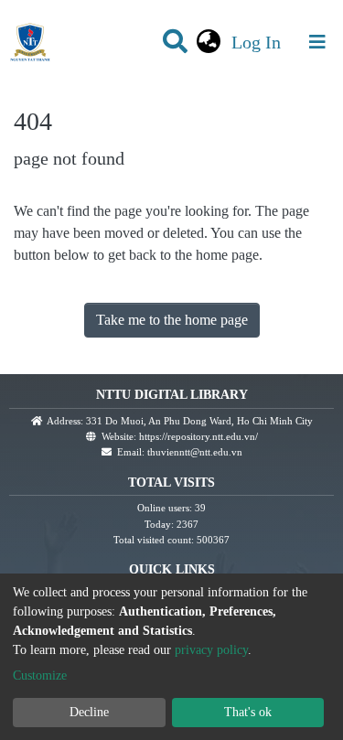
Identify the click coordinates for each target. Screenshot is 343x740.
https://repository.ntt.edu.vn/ (198, 436)
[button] (209, 42)
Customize (40, 675)
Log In (257, 42)
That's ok (248, 712)
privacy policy (211, 650)
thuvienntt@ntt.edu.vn (194, 451)
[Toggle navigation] (317, 42)
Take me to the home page (172, 319)
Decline (89, 712)
